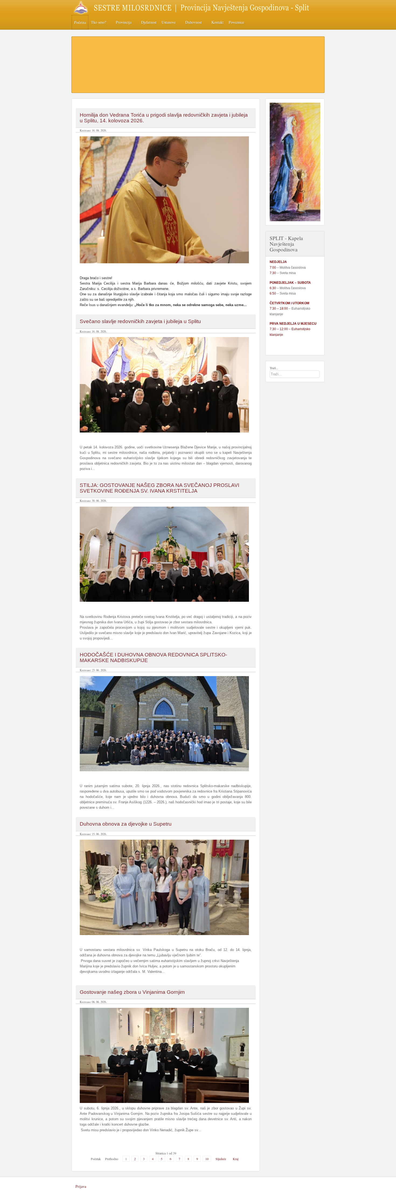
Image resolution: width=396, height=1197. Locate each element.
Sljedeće (221, 1159)
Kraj (235, 1159)
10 (207, 1159)
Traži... (274, 368)
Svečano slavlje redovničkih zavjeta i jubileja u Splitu (140, 321)
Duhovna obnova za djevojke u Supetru (126, 824)
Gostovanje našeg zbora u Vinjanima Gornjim (132, 992)
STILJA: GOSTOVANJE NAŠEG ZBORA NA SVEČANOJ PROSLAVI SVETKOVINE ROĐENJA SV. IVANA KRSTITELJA (159, 488)
